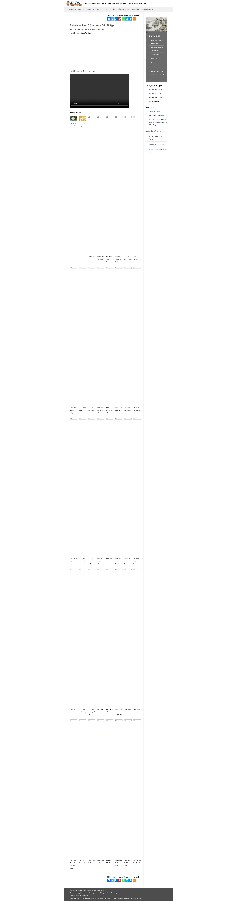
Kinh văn (81, 9)
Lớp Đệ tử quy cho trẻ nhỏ (156, 144)
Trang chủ (72, 9)
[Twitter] (112, 19)
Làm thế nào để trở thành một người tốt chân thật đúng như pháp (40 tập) (158, 122)
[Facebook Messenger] (130, 19)
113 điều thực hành (157, 67)
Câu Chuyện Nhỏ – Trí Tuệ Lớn (128, 9)
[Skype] (127, 19)
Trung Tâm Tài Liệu (148, 9)
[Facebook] (109, 19)
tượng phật (122, 898)
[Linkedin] (116, 19)
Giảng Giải (90, 9)
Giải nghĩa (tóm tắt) (154, 111)
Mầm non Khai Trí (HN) (155, 89)
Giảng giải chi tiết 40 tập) (157, 115)
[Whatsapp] (123, 19)
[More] (134, 19)
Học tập (99, 9)
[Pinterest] (119, 19)
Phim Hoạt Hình (110, 9)
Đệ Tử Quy (101, 890)
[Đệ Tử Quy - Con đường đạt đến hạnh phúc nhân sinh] (74, 3)
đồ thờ (130, 898)
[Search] (66, 9)
